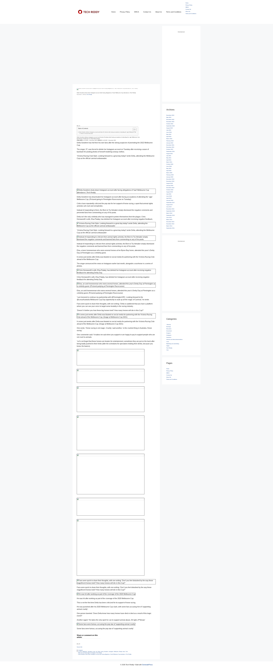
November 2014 (170, 223)
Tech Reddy (169, 348)
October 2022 (169, 123)
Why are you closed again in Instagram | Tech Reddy (90, 652)
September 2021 (170, 151)
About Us (158, 12)
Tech (127, 651)
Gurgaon (168, 333)
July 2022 (168, 130)
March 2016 (169, 213)
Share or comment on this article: (87, 133)
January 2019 (169, 185)
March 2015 (169, 219)
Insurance (168, 337)
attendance (90, 651)
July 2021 (168, 155)
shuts (124, 651)
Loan (167, 341)
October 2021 (169, 149)
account (80, 651)
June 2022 (169, 132)
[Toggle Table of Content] (133, 129)
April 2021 (168, 160)
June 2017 (169, 206)
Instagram (80, 650)
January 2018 (169, 200)
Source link (79, 647)
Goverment (169, 330)
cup (96, 651)
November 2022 (170, 121)
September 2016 (170, 211)
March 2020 (169, 172)
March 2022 (169, 138)
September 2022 (170, 125)
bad (94, 651)
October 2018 (169, 189)
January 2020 (169, 177)
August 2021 (169, 153)
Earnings (168, 326)
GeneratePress (147, 665)
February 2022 (170, 140)
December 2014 (170, 221)
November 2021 (170, 147)
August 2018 (169, 191)
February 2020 (170, 174)
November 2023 (170, 115)
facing (102, 651)
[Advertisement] (116, 41)
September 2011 (170, 228)
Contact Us (147, 12)
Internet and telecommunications (174, 339)
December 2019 (170, 179)
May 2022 (168, 134)
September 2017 (170, 202)
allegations (84, 651)
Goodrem (106, 651)
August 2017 (169, 204)
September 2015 (170, 215)
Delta (99, 651)
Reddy (120, 651)
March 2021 (169, 162)
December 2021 (170, 145)
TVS (167, 350)
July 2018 (168, 194)
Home (113, 12)
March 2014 (169, 226)
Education (168, 328)
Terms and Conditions (173, 12)
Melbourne (116, 651)
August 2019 (169, 183)
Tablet (167, 345)
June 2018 (169, 196)
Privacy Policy (125, 12)
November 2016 (170, 209)
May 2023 (168, 117)
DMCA (136, 12)
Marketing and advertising (172, 343)
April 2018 (168, 198)
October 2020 (169, 164)
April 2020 (168, 170)
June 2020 (169, 166)
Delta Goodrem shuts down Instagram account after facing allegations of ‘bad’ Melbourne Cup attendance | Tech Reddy (104, 654)
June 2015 (169, 217)
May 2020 (168, 168)
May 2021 (168, 157)
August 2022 (169, 128)
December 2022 (170, 119)
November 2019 (170, 181)
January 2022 (169, 143)
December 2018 (170, 187)
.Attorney (168, 324)
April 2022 (168, 136)
